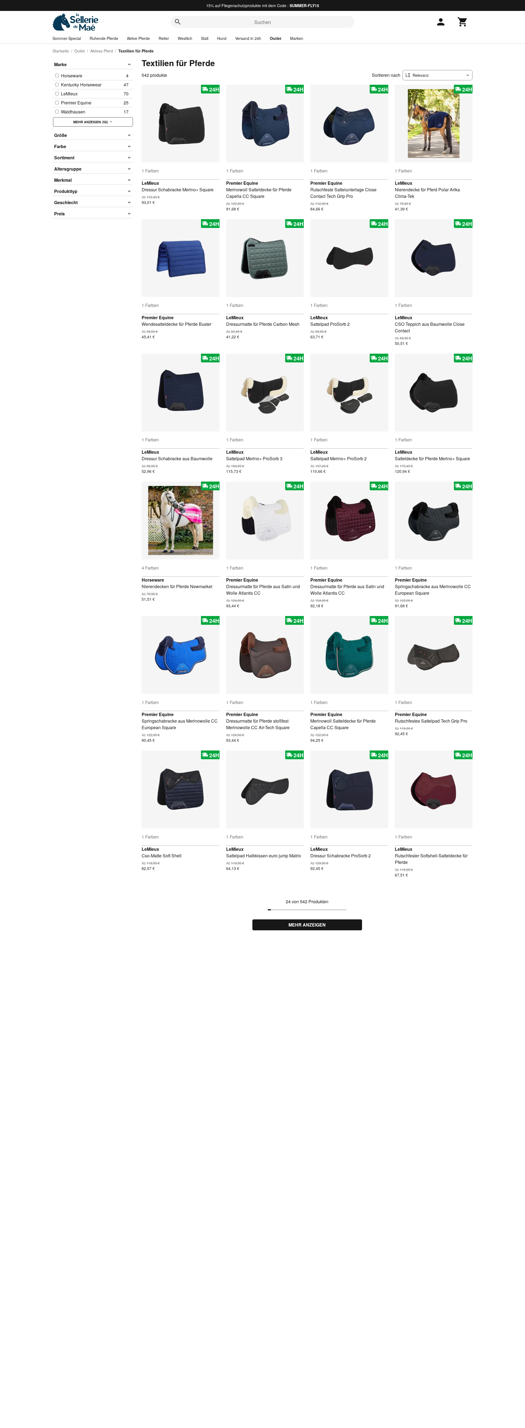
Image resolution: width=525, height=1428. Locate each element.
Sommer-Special (66, 38)
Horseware (153, 580)
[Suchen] (178, 22)
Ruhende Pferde (104, 38)
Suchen (262, 21)
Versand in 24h (248, 38)
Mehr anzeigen (307, 925)
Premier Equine (242, 183)
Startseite (60, 51)
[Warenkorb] (462, 21)
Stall (204, 38)
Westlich (185, 38)
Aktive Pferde (138, 38)
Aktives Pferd (101, 51)
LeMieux (150, 183)
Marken (296, 38)
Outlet (275, 38)
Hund (221, 38)
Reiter (164, 38)
